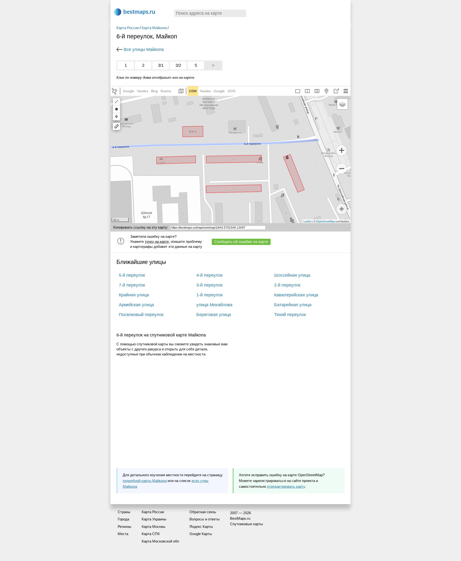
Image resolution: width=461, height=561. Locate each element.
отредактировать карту (286, 486)
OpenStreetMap (325, 221)
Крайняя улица (134, 295)
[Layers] (342, 104)
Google (128, 91)
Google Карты (200, 534)
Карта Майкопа (154, 28)
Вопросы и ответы (204, 519)
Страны (124, 512)
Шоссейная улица (292, 275)
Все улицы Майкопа (144, 49)
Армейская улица (136, 304)
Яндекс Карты (201, 526)
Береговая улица (213, 314)
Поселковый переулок (141, 314)
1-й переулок (209, 295)
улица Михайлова (214, 304)
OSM (193, 91)
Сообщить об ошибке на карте (241, 242)
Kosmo (166, 91)
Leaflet (307, 221)
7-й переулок (132, 285)
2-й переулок (287, 285)
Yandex (142, 91)
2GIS (231, 91)
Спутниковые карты (246, 524)
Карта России (127, 28)
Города (123, 519)
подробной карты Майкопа (145, 481)
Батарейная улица (292, 304)
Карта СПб (151, 534)
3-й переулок (209, 285)
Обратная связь (202, 512)
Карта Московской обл (160, 541)
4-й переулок (209, 275)
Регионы (124, 526)
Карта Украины (154, 519)
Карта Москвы (153, 526)
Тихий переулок (290, 314)
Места (123, 534)
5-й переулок (132, 275)
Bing (154, 91)
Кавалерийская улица (296, 295)
